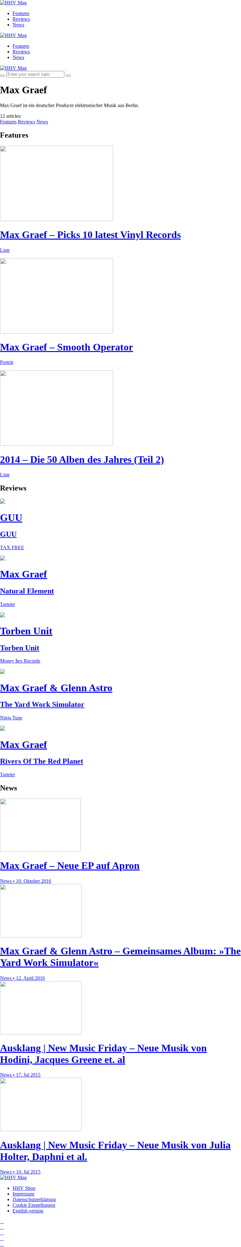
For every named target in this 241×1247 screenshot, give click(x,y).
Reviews (21, 19)
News (18, 24)
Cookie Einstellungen (34, 1205)
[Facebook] (2, 1227)
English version (28, 1210)
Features (21, 13)
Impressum (23, 1193)
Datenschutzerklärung (34, 1199)
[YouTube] (2, 1232)
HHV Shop (24, 1188)
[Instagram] (2, 1221)
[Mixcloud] (2, 1238)
